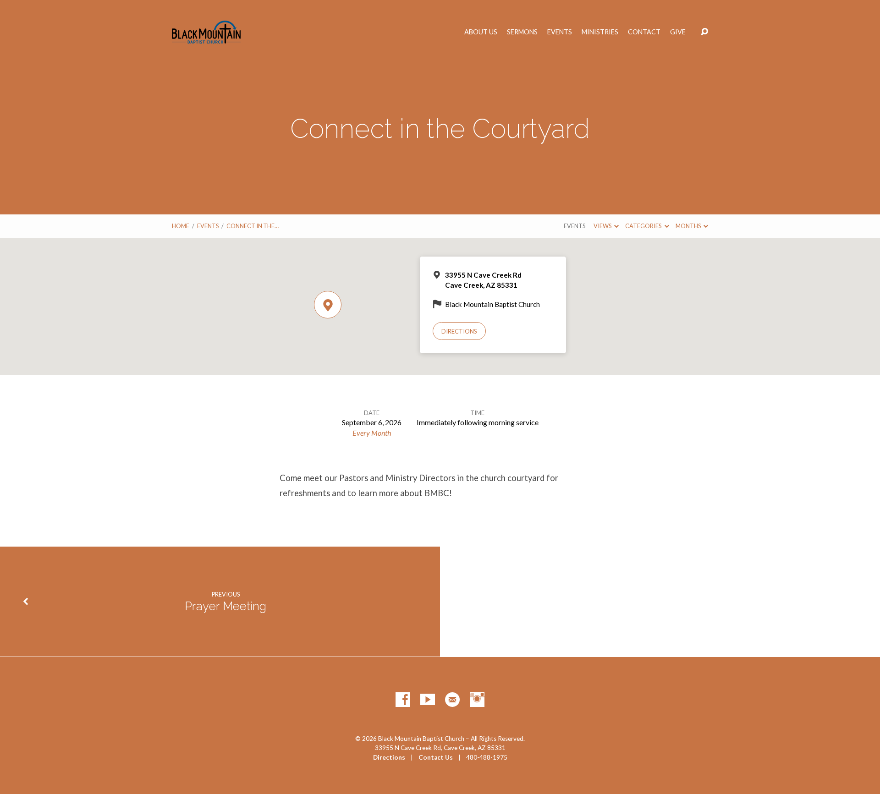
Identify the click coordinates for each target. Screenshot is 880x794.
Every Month (371, 432)
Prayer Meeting (225, 606)
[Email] (452, 699)
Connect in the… (252, 226)
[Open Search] (704, 32)
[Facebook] (403, 699)
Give (678, 32)
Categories (643, 226)
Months (689, 226)
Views (603, 226)
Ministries (600, 32)
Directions (459, 331)
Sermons (522, 32)
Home (180, 226)
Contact (644, 32)
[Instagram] (477, 699)
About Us (480, 32)
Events (559, 32)
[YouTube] (427, 699)
